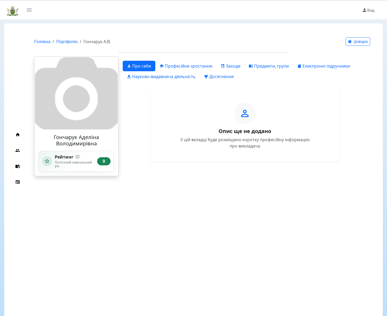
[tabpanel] (245, 124)
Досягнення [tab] (221, 76)
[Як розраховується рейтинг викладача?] (78, 157)
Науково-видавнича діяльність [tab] (163, 76)
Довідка (360, 41)
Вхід (370, 10)
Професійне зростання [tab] (188, 66)
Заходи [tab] (232, 66)
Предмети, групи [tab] (271, 66)
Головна (42, 41)
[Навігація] (31, 10)
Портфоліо (67, 41)
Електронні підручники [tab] (325, 66)
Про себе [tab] (141, 66)
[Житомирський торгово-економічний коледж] (12, 10)
